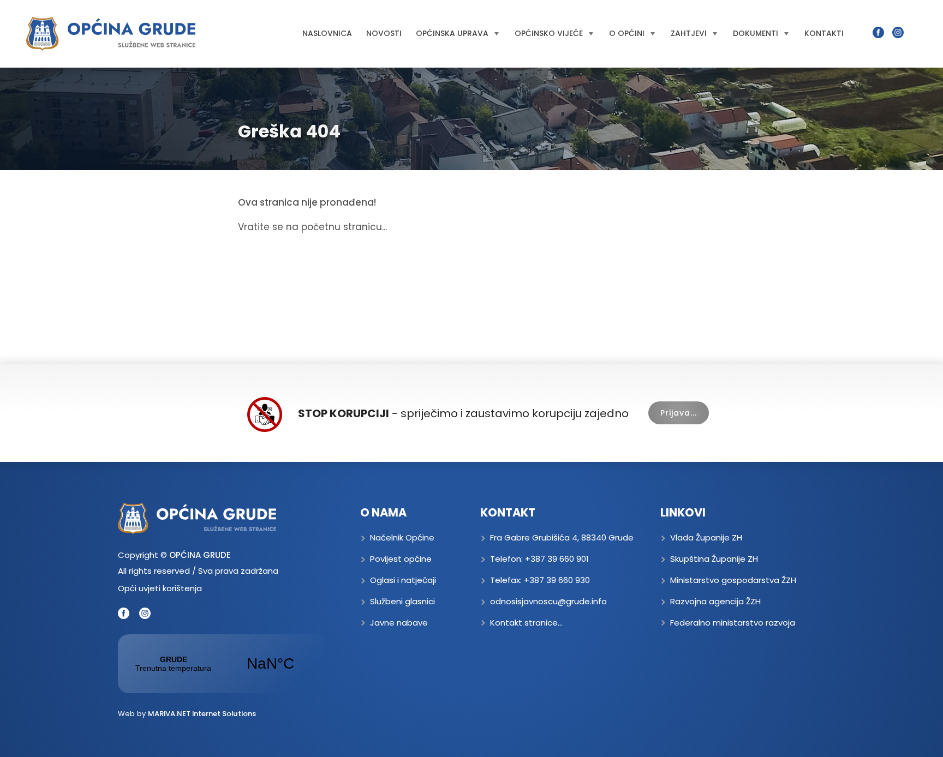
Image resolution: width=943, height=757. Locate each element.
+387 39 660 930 (557, 580)
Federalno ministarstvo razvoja (732, 622)
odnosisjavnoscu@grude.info (548, 601)
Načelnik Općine (402, 537)
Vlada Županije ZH (706, 537)
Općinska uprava (452, 33)
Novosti (384, 33)
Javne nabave (399, 622)
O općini (626, 33)
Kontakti (824, 33)
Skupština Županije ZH (714, 559)
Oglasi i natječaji (403, 580)
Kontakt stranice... (526, 622)
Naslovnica (327, 33)
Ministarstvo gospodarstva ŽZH (733, 580)
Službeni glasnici (402, 601)
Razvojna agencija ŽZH (715, 601)
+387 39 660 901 (557, 559)
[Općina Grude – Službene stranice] (110, 34)
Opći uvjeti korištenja (160, 588)
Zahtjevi (689, 33)
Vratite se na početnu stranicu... (312, 226)
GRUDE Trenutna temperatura (222, 663)
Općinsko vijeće (549, 33)
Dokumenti (755, 33)
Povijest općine (401, 559)
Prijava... (678, 412)
